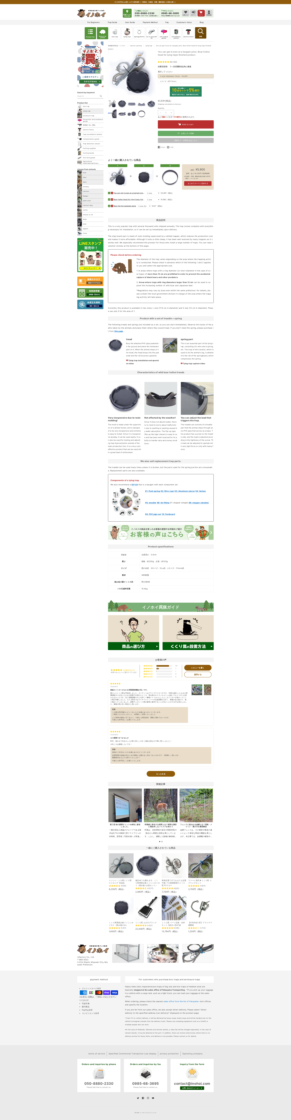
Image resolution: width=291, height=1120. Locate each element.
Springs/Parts (139, 37)
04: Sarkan (200, 491)
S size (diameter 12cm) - (174, 76)
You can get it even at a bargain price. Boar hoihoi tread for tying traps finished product (129, 193)
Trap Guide (112, 22)
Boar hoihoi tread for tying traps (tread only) (129, 199)
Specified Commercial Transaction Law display (132, 1053)
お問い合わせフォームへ (191, 1088)
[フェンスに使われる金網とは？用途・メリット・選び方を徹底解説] (196, 805)
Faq (167, 22)
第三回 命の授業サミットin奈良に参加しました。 (125, 825)
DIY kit (135, 484)
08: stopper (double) (199, 503)
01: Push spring (152, 491)
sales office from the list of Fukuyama (181, 1001)
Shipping (161, 104)
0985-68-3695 (145, 1083)
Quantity (161, 108)
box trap (115, 37)
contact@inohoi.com (192, 1083)
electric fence (188, 37)
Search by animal (102, 36)
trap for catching (136, 46)
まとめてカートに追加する (198, 183)
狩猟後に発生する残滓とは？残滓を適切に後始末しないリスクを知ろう (161, 825)
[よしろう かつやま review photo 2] (209, 689)
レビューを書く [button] (197, 668)
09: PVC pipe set (153, 514)
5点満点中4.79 (128, 670)
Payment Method (150, 22)
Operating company (192, 1053)
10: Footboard (168, 514)
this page (118, 331)
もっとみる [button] (161, 774)
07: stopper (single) (179, 503)
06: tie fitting (163, 503)
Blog (202, 22)
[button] (164, 62)
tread (129, 339)
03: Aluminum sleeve (184, 491)
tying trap (127, 37)
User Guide (130, 22)
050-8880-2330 (99, 1083)
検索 (200, 36)
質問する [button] (198, 674)
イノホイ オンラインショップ (148, 1112)
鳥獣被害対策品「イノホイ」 (117, 46)
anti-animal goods (164, 37)
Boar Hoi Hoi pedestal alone (125, 206)
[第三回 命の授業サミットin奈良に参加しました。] (125, 805)
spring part (187, 339)
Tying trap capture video (194, 363)
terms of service (96, 1053)
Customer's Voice (184, 22)
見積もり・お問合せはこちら (185, 140)
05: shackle (150, 503)
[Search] (100, 96)
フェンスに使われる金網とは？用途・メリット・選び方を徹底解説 (196, 825)
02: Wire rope (167, 491)
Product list (90, 37)
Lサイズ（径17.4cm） (168, 81)
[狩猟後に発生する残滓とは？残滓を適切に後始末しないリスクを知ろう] (160, 805)
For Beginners (93, 22)
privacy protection (169, 1053)
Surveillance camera (176, 37)
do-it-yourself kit (151, 37)
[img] (115, 684)
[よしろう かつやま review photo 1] (196, 689)
